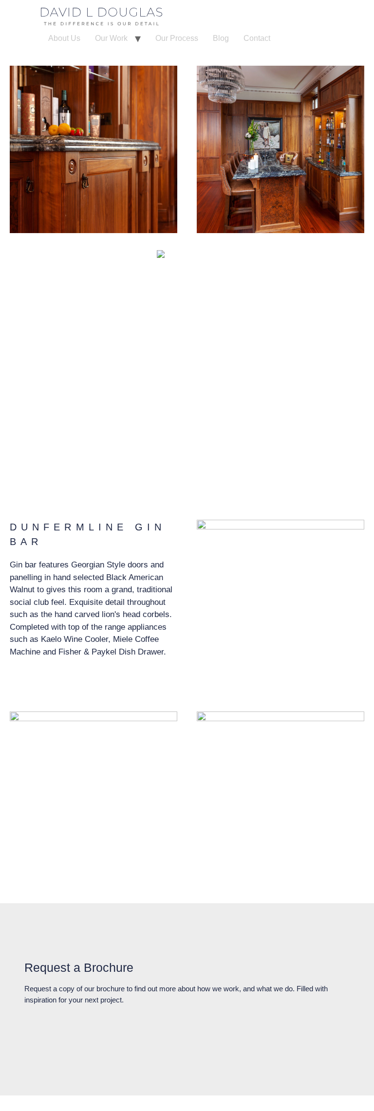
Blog (221, 38)
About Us (64, 38)
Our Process (176, 38)
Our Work (111, 38)
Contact (256, 38)
